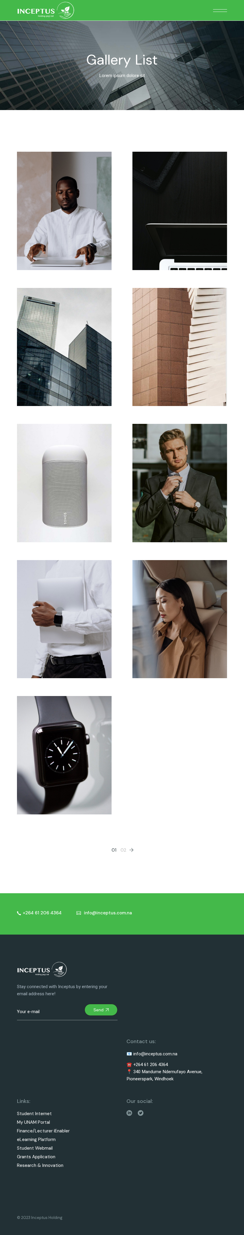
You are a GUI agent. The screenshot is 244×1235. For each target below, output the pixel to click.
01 (114, 850)
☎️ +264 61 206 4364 (147, 1064)
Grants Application (36, 1157)
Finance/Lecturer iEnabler (43, 1131)
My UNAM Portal (33, 1122)
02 (123, 850)
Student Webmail (35, 1148)
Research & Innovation (40, 1165)
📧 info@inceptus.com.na (151, 1054)
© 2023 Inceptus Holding (39, 1217)
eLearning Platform (36, 1139)
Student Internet (34, 1114)
